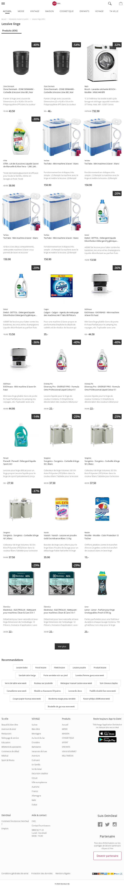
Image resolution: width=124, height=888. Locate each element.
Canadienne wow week (16, 691)
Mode (21, 11)
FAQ (34, 821)
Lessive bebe (22, 667)
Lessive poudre (79, 667)
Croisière (36, 742)
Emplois (5, 828)
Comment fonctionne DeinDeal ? (15, 822)
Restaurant (6, 733)
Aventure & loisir (9, 729)
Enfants (84, 11)
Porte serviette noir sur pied (56, 675)
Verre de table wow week (15, 683)
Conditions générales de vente (15, 873)
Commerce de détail (10, 751)
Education (6, 742)
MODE (65, 729)
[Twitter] (107, 824)
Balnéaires (36, 746)
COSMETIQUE (68, 738)
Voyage (99, 11)
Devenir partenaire (107, 855)
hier (111, 848)
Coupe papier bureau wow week (27, 698)
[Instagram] (114, 824)
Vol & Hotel (37, 769)
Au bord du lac (38, 738)
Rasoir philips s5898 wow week (96, 698)
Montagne (36, 733)
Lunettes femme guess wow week (89, 675)
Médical (5, 755)
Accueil (7, 11)
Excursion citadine (40, 773)
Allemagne (36, 795)
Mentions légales (62, 873)
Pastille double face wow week (103, 691)
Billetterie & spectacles (11, 746)
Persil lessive (40, 667)
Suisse (34, 724)
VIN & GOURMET (69, 751)
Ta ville (113, 11)
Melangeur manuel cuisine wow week (76, 683)
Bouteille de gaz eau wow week (61, 706)
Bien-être (36, 729)
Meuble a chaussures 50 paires (47, 691)
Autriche (35, 786)
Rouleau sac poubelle (43, 683)
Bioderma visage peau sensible (62, 698)
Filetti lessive (59, 667)
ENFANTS (66, 746)
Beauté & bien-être (10, 724)
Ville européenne (39, 782)
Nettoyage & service (10, 738)
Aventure (36, 755)
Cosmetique (66, 11)
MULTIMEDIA (67, 755)
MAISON (65, 733)
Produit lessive (100, 667)
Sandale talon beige (27, 675)
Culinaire (36, 760)
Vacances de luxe (39, 751)
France (35, 791)
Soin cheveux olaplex (109, 683)
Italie (34, 800)
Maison (49, 11)
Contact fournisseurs (41, 825)
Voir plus (62, 646)
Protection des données (41, 873)
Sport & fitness (8, 760)
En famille (36, 764)
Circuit (34, 778)
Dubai (34, 804)
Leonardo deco (75, 691)
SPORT (65, 742)
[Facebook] (100, 824)
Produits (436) (10, 30)
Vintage (34, 11)
